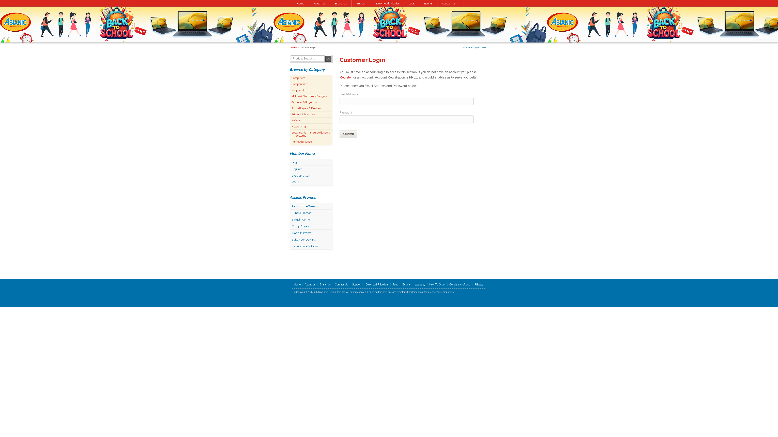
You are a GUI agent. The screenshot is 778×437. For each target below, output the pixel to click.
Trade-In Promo (302, 232)
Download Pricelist (387, 3)
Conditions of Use (459, 284)
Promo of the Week (303, 206)
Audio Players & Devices (306, 108)
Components (299, 84)
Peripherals (298, 90)
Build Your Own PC (304, 239)
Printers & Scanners (303, 114)
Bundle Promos (301, 212)
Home (300, 3)
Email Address (349, 94)
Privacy (478, 284)
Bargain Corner (301, 219)
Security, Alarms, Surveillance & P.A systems (311, 134)
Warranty (420, 284)
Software (297, 120)
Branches (341, 3)
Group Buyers (300, 226)
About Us (319, 3)
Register (297, 169)
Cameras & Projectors (304, 102)
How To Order (437, 284)
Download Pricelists (377, 284)
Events (428, 3)
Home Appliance (302, 141)
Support (361, 3)
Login (295, 162)
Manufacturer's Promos (306, 246)
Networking (299, 126)
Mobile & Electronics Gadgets (309, 96)
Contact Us (448, 3)
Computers (298, 78)
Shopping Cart (301, 175)
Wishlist (296, 182)
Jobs (411, 3)
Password (346, 112)
